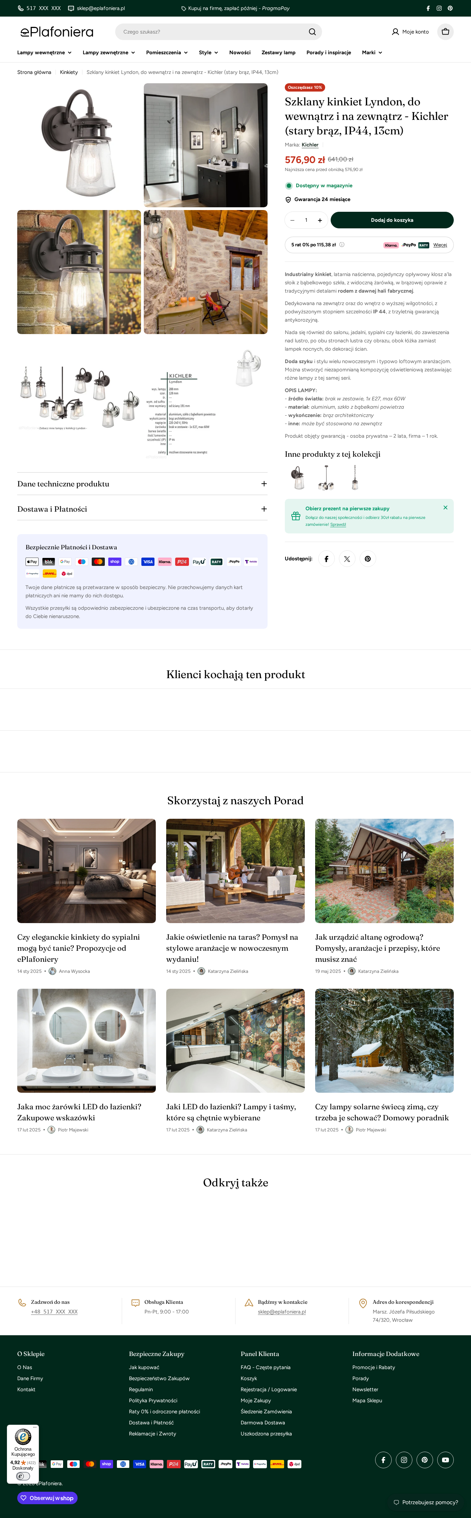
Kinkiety (69, 72)
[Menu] (35, 1429)
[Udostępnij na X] (347, 559)
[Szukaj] (312, 32)
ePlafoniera (49, 1483)
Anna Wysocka (74, 971)
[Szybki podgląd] (302, 477)
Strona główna (34, 72)
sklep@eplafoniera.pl (282, 1312)
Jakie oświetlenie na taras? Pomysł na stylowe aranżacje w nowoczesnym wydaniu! (232, 948)
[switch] (23, 1476)
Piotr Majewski (73, 1129)
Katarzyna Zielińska (228, 971)
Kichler (310, 145)
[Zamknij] (445, 507)
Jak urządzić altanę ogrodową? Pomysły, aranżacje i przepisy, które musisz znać (377, 948)
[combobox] (218, 31)
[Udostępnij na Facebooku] (326, 559)
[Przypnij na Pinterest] (368, 559)
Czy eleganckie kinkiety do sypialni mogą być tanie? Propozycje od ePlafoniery (78, 948)
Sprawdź (338, 524)
